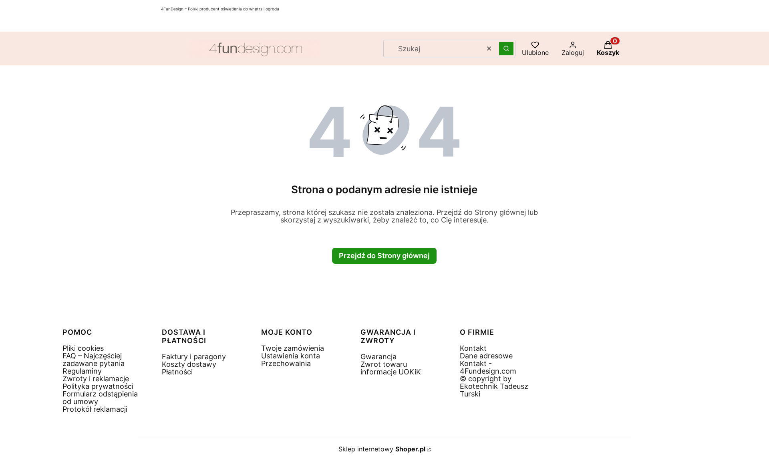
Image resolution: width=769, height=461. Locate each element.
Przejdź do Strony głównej (384, 255)
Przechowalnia (286, 363)
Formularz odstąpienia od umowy (100, 398)
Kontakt (473, 348)
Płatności (177, 372)
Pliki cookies (83, 348)
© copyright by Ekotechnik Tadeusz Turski (494, 386)
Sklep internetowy (381, 449)
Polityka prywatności (97, 386)
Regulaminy (82, 371)
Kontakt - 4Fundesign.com (488, 367)
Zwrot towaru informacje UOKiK (390, 368)
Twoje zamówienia (292, 348)
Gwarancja (378, 356)
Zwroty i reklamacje (95, 378)
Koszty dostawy (189, 364)
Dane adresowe (486, 356)
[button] (506, 48)
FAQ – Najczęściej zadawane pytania (93, 360)
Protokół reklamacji (94, 409)
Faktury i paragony (194, 356)
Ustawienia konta (290, 356)
